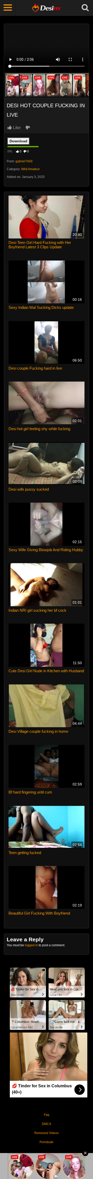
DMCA (46, 1124)
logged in (31, 945)
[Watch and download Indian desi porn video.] (46, 8)
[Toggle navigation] (8, 8)
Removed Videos (46, 1133)
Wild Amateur (30, 169)
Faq (46, 1115)
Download (18, 141)
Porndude (46, 1142)
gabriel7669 (24, 161)
